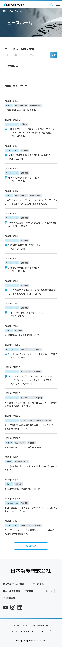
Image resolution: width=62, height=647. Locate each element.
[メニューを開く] (58, 5)
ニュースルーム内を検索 (19, 49)
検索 (53, 55)
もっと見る (31, 546)
